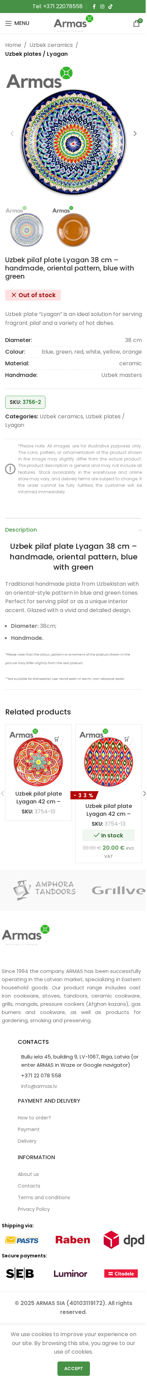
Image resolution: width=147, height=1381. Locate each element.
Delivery (27, 1141)
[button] (12, 133)
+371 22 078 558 (41, 1075)
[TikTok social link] (110, 6)
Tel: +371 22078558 (57, 6)
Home (13, 45)
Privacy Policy (34, 1209)
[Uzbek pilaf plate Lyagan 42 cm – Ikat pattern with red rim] (108, 757)
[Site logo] (73, 23)
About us (28, 1174)
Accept (73, 1368)
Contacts (29, 1185)
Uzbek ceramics (51, 45)
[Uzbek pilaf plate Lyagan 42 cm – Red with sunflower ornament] (38, 757)
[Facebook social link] (94, 6)
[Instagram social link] (102, 6)
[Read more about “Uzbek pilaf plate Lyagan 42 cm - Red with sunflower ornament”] (57, 739)
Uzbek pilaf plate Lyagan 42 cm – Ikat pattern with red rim (108, 817)
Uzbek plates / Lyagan (36, 54)
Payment (29, 1129)
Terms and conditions (44, 1197)
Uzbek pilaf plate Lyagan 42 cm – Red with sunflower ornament (39, 805)
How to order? (34, 1117)
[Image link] (26, 934)
